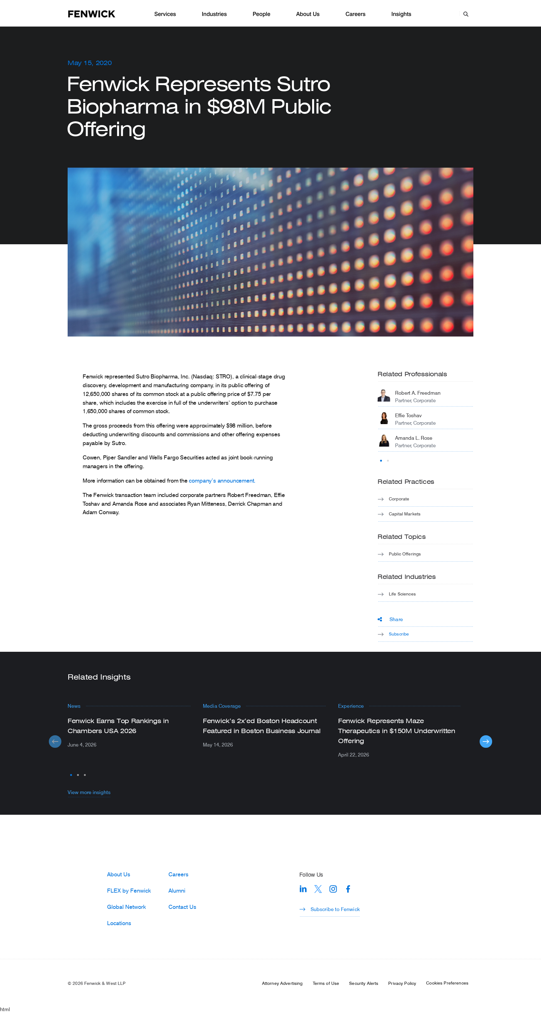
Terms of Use (326, 983)
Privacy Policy (402, 983)
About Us (308, 14)
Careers (355, 14)
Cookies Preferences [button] (447, 983)
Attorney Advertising (282, 983)
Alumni (176, 890)
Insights (401, 14)
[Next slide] (486, 741)
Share (396, 619)
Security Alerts (363, 983)
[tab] (381, 461)
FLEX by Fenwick (129, 890)
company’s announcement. (222, 480)
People (261, 14)
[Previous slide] (55, 741)
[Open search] (465, 13)
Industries (214, 14)
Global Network (126, 906)
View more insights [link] (89, 792)
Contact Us (182, 906)
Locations (119, 923)
